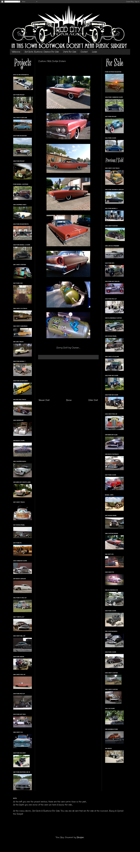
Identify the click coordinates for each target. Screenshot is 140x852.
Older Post (93, 400)
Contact (84, 51)
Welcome (16, 51)
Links (94, 51)
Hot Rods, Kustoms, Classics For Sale (42, 51)
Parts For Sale (69, 51)
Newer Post (44, 400)
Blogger (80, 837)
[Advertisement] (68, 379)
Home (69, 400)
